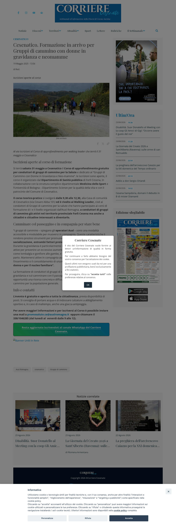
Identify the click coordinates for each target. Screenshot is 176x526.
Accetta (129, 518)
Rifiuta (88, 518)
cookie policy (120, 510)
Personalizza (47, 518)
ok (88, 284)
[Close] (168, 491)
